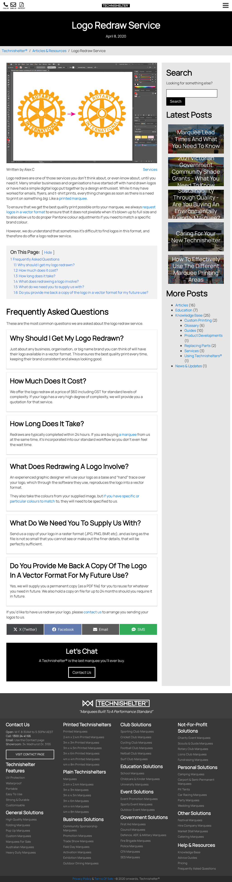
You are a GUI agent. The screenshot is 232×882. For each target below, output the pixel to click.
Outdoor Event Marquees (138, 810)
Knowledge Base (189, 315)
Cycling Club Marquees (136, 742)
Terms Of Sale (103, 879)
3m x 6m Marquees (76, 801)
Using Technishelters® (203, 355)
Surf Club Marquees (134, 759)
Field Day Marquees (76, 847)
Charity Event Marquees (194, 738)
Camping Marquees (191, 774)
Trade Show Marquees (78, 841)
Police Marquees (132, 846)
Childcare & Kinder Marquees (140, 779)
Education (183, 310)
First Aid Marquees (133, 824)
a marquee (128, 434)
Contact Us (81, 672)
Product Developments (203, 335)
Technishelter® (14, 50)
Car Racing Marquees (192, 795)
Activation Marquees (77, 852)
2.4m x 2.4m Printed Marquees (83, 737)
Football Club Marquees (137, 748)
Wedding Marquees (191, 806)
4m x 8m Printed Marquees (81, 764)
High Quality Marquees (21, 819)
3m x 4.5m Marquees (77, 795)
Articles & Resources (49, 50)
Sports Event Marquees (136, 804)
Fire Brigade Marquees (136, 841)
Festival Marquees (190, 820)
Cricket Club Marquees (136, 737)
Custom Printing (198, 320)
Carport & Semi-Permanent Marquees (196, 782)
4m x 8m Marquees (76, 812)
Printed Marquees (75, 731)
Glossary (191, 325)
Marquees (70, 779)
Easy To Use (14, 794)
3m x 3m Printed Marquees (81, 742)
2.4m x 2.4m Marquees (78, 784)
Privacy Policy (81, 879)
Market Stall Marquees (193, 831)
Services (150, 169)
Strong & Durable (17, 800)
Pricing (182, 863)
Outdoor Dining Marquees (81, 863)
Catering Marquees (191, 837)
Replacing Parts (197, 345)
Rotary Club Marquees (193, 749)
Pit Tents (184, 789)
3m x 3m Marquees (76, 790)
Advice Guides (187, 858)
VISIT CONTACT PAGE (30, 754)
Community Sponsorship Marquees (80, 828)
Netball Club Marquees (136, 753)
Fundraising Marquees (193, 760)
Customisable (15, 805)
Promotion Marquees (77, 836)
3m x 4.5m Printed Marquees (82, 748)
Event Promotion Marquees (139, 799)
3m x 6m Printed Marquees (81, 753)
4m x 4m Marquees (76, 806)
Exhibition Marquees (77, 858)
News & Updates (188, 365)
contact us (93, 611)
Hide (48, 252)
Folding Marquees (18, 825)
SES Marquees (130, 857)
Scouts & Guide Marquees (195, 743)
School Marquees (132, 773)
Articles (181, 305)
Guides (190, 330)
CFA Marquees (130, 852)
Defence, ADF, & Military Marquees (143, 835)
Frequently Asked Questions (197, 868)
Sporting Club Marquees (137, 731)
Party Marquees (188, 800)
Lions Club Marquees (192, 754)
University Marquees (135, 784)
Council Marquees (133, 830)
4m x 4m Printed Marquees (81, 759)
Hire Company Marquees (194, 825)
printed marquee (73, 198)
